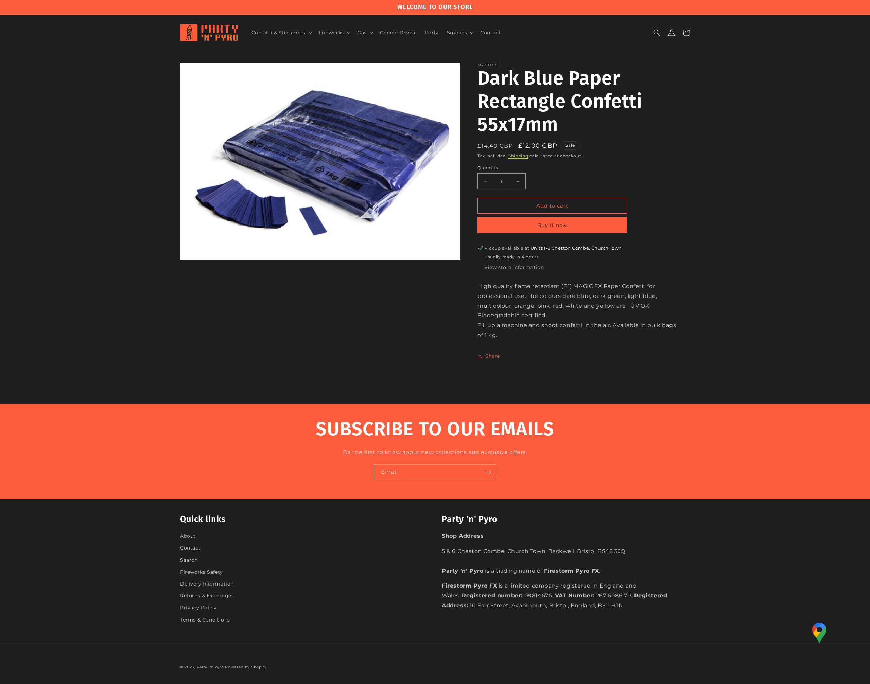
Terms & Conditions (205, 620)
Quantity (487, 167)
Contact (190, 548)
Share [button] (492, 356)
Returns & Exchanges (207, 596)
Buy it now (552, 225)
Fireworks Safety (201, 572)
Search (189, 560)
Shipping (518, 155)
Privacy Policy (198, 608)
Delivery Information (207, 584)
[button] (281, 32)
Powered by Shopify (246, 667)
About (188, 536)
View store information (514, 267)
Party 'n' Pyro (210, 667)
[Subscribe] (488, 472)
